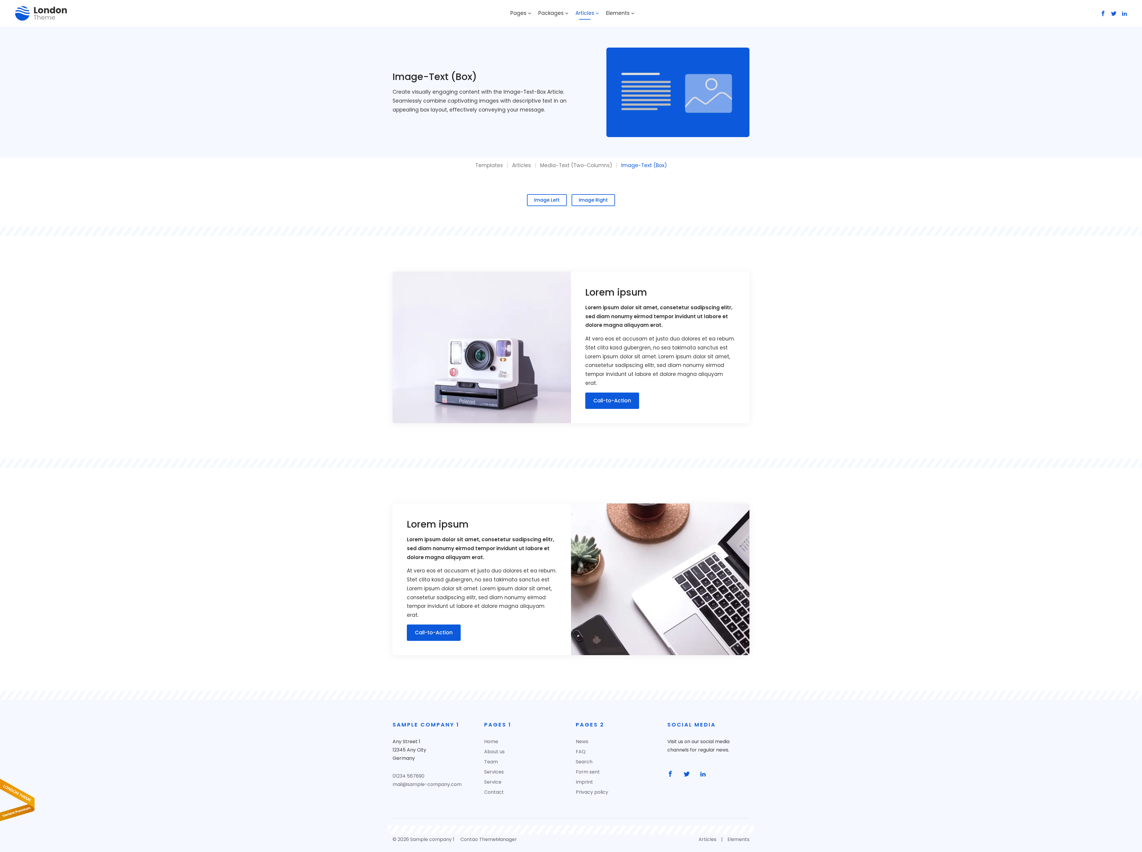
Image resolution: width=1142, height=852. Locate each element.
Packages (551, 13)
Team (491, 761)
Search (584, 761)
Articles (584, 13)
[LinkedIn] (1123, 13)
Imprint (584, 782)
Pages (518, 13)
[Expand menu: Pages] (529, 13)
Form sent (588, 771)
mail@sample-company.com (427, 784)
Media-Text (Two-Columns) (576, 165)
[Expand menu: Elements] (632, 13)
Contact (494, 792)
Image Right (593, 200)
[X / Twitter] (1112, 13)
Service (492, 782)
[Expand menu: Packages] (566, 13)
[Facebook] (1102, 13)
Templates (489, 165)
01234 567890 (408, 776)
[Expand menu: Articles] (597, 13)
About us (494, 751)
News (582, 741)
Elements (618, 13)
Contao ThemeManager (488, 839)
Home (491, 741)
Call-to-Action (612, 400)
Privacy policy (592, 792)
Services (494, 771)
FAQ (581, 751)
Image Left (547, 200)
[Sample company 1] (41, 13)
